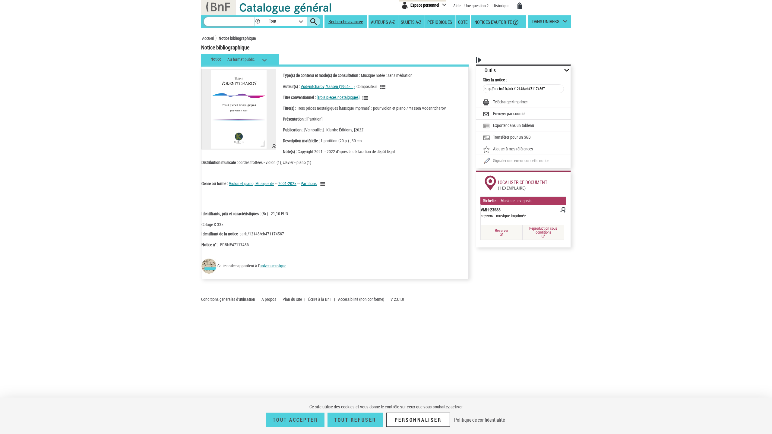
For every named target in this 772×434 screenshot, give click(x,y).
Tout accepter (295, 420)
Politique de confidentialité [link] (479, 420)
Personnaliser (418, 420)
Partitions (309, 183)
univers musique (273, 266)
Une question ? (476, 5)
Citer (495, 80)
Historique (501, 5)
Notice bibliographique (237, 38)
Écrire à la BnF (320, 299)
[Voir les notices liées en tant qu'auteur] (383, 86)
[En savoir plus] (562, 210)
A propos (268, 299)
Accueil (208, 38)
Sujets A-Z (411, 22)
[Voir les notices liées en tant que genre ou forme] (323, 183)
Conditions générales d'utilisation (228, 299)
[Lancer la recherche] (313, 21)
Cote (462, 22)
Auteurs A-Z (383, 22)
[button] (257, 21)
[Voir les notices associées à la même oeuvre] (366, 98)
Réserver (501, 230)
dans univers (545, 22)
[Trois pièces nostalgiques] (338, 97)
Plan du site (292, 299)
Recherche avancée (345, 21)
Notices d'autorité (492, 22)
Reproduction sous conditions (543, 230)
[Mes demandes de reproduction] (520, 6)
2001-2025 (287, 183)
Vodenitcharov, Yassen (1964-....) (328, 86)
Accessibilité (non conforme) (361, 299)
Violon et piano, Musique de (251, 183)
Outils (490, 70)
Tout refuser (355, 420)
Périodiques (439, 22)
